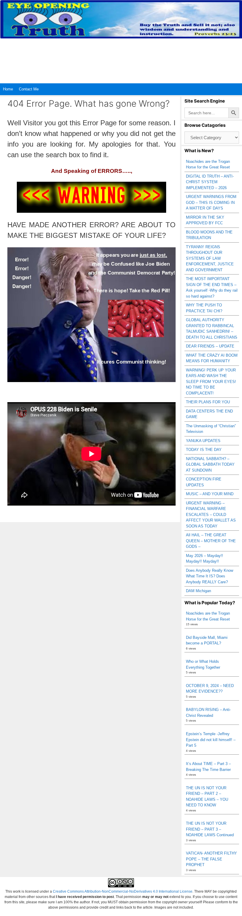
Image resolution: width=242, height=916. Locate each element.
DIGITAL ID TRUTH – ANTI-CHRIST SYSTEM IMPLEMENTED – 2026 (210, 182)
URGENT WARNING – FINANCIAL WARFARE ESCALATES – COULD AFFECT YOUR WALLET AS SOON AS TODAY (211, 514)
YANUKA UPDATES (203, 440)
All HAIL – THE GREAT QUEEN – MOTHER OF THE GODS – (211, 541)
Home (8, 89)
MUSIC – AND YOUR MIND (209, 494)
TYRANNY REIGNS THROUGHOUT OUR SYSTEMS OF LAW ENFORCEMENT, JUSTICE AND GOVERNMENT (210, 258)
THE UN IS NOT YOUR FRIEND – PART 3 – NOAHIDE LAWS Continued (210, 829)
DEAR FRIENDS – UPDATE (210, 346)
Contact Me (29, 89)
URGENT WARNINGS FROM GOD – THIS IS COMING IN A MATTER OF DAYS (211, 202)
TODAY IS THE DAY (204, 449)
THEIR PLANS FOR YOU (208, 402)
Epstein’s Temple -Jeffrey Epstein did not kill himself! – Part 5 (211, 740)
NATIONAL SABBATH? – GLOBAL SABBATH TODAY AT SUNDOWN (210, 464)
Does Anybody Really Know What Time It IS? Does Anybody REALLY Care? (209, 576)
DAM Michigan (198, 591)
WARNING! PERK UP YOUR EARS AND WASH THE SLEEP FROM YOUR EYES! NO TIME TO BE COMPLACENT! (211, 381)
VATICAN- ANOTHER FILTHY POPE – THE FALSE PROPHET (211, 859)
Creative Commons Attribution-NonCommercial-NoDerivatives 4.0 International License (122, 891)
